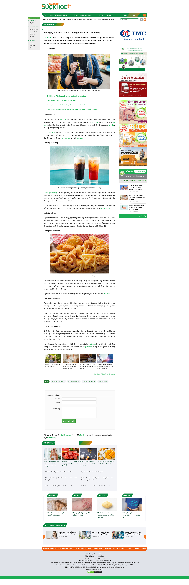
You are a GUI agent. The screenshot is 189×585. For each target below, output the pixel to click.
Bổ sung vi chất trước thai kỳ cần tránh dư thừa (134, 533)
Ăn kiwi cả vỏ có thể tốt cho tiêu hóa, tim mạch (95, 486)
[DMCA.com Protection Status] (94, 572)
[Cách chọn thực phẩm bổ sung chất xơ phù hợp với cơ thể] (52, 535)
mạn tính (107, 294)
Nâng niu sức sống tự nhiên (61, 19)
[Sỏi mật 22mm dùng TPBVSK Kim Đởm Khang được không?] (124, 187)
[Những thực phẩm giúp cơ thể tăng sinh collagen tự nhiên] (52, 454)
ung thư (111, 125)
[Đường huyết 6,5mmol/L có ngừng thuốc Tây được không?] (124, 207)
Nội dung (56, 409)
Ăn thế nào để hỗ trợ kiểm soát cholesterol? (58, 486)
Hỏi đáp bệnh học (34, 29)
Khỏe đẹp (32, 47)
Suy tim (111, 19)
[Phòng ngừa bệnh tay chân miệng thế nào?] (82, 504)
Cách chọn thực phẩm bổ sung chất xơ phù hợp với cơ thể (68, 533)
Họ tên (57, 399)
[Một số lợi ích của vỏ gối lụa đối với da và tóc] (57, 504)
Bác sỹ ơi (32, 36)
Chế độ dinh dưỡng (58, 381)
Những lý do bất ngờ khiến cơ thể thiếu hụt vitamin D (87, 464)
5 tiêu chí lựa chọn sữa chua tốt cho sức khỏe (59, 472)
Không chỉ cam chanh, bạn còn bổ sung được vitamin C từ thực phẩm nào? (97, 479)
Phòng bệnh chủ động (95, 548)
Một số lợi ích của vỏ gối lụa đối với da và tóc (55, 514)
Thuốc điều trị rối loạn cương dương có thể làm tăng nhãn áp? (105, 515)
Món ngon (32, 43)
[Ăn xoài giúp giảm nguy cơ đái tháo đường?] (106, 454)
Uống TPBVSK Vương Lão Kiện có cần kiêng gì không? (137, 197)
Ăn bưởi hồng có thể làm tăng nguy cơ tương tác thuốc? (70, 464)
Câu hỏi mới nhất (126, 181)
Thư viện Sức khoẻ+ (128, 15)
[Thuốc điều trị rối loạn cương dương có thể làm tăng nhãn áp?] (107, 504)
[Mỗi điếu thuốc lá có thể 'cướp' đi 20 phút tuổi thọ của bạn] (88, 358)
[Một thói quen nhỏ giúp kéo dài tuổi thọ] (53, 358)
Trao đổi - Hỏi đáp (106, 15)
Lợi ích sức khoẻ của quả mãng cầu (92, 472)
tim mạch (79, 138)
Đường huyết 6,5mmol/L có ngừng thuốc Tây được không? (137, 207)
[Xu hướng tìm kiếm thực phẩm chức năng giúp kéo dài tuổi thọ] (71, 358)
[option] (61, 535)
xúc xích (63, 119)
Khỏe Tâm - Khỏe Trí (80, 548)
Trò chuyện (107, 548)
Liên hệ (143, 548)
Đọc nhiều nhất (140, 181)
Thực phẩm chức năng (83, 15)
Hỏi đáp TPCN (33, 31)
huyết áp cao (65, 138)
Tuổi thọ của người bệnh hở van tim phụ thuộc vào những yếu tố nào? (105, 366)
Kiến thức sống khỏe (58, 15)
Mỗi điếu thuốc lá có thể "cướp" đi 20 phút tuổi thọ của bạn (88, 366)
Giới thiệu (136, 548)
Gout (74, 19)
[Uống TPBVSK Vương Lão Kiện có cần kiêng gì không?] (124, 197)
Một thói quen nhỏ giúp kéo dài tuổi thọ (52, 365)
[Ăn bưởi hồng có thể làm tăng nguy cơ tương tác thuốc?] (70, 454)
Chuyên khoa (33, 23)
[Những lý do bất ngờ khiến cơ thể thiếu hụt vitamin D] (88, 454)
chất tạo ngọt (103, 381)
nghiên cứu (51, 132)
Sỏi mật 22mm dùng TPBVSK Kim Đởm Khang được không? (136, 187)
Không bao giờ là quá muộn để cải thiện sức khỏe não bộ (131, 515)
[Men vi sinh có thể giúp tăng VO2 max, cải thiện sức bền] (85, 535)
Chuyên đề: (47, 19)
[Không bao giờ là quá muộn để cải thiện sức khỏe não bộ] (132, 504)
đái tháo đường (105, 208)
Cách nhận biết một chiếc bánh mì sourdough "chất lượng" (61, 479)
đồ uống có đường (89, 381)
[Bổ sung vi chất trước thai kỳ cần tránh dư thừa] (118, 536)
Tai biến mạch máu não (85, 19)
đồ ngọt (92, 344)
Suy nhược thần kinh (101, 19)
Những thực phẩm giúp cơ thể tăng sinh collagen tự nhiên (52, 464)
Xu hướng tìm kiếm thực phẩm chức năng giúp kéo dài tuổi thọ (70, 366)
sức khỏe (95, 122)
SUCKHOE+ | (48, 38)
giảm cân (88, 347)
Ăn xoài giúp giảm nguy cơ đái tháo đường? (106, 463)
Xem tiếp (143, 216)
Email (58, 402)
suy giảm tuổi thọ (73, 381)
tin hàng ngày (66, 435)
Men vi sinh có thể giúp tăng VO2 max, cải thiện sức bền (100, 533)
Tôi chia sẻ (32, 34)
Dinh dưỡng (32, 45)
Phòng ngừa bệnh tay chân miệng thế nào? (81, 514)
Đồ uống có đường (50, 192)
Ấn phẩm (128, 548)
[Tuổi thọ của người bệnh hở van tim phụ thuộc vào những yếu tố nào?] (105, 358)
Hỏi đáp (129, 171)
